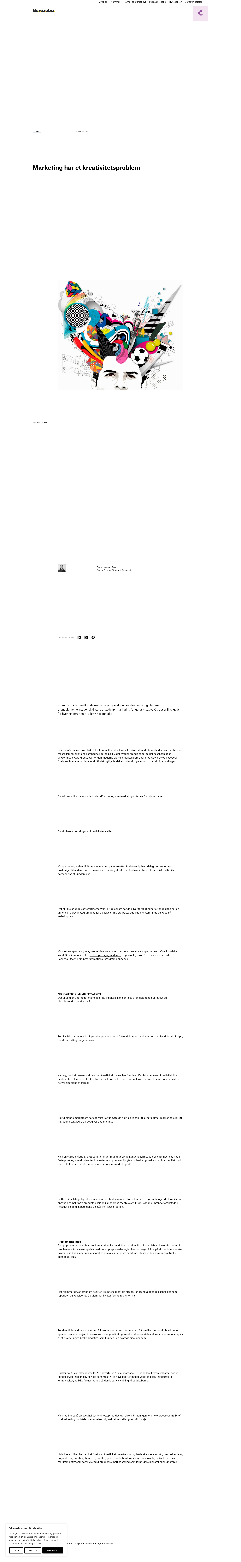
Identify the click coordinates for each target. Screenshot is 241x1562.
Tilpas (16, 1550)
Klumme (37, 131)
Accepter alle (53, 1550)
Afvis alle (33, 1550)
